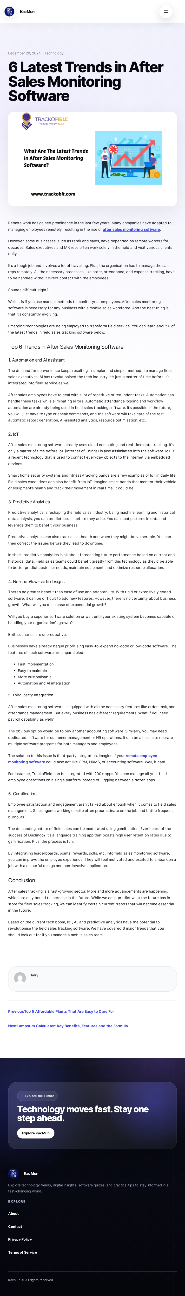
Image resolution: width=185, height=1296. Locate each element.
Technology (54, 53)
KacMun (27, 11)
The (11, 731)
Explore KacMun (36, 1133)
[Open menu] (166, 12)
